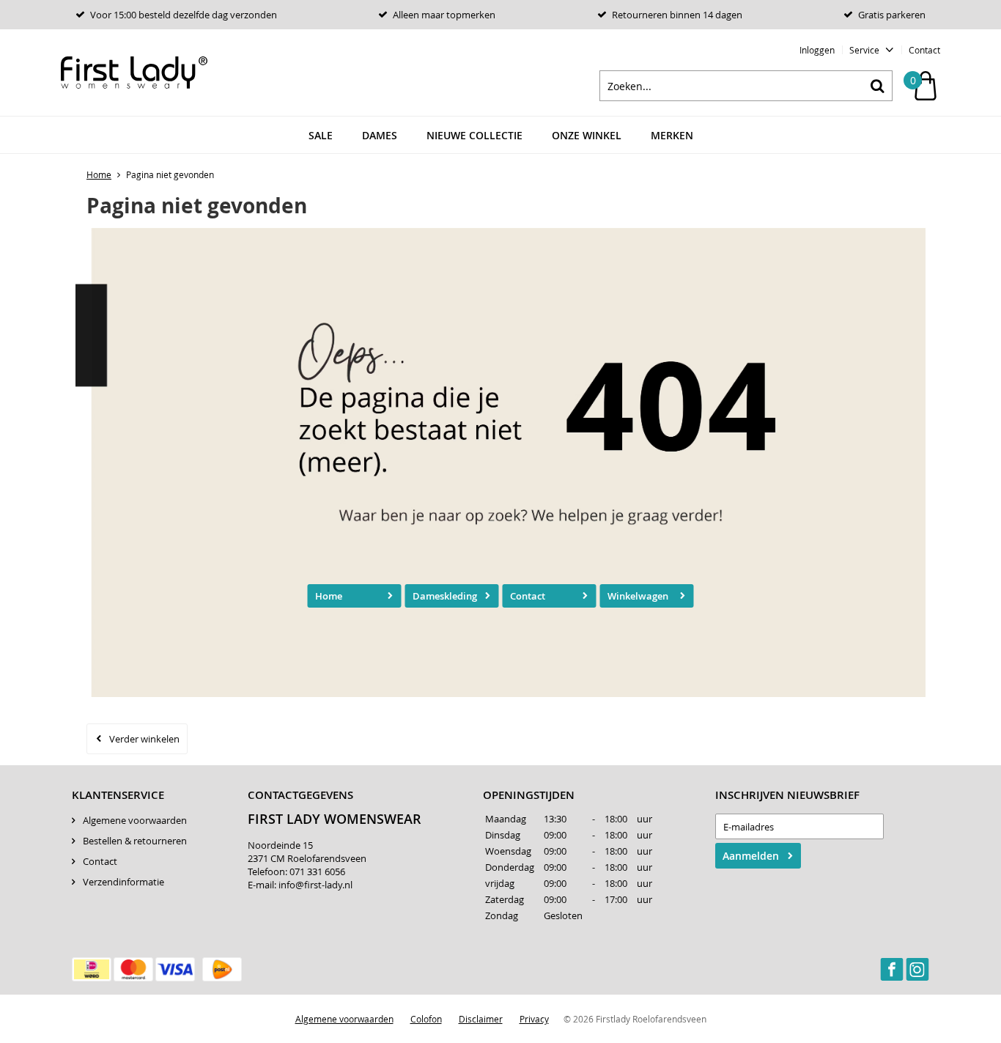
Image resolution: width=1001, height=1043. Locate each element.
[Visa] (175, 969)
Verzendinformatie (123, 881)
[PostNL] (222, 969)
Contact (924, 50)
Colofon (426, 1019)
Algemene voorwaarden (135, 820)
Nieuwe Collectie (474, 135)
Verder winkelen (144, 738)
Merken (672, 135)
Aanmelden (751, 856)
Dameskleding (445, 595)
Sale (321, 135)
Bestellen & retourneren (135, 840)
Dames (379, 135)
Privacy (534, 1019)
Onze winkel (586, 135)
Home (328, 595)
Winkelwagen (637, 595)
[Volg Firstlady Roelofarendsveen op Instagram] (917, 969)
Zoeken (877, 85)
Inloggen (817, 50)
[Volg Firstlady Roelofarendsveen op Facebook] (892, 969)
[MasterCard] (133, 969)
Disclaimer (481, 1019)
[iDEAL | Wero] (91, 969)
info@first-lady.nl (315, 884)
